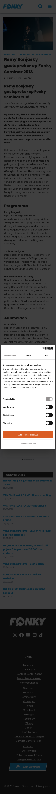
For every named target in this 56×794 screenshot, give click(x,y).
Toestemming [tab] (10, 355)
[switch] (49, 407)
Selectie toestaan (28, 443)
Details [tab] (28, 355)
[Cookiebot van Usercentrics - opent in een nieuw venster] (41, 348)
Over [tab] (46, 355)
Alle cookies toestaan (28, 435)
